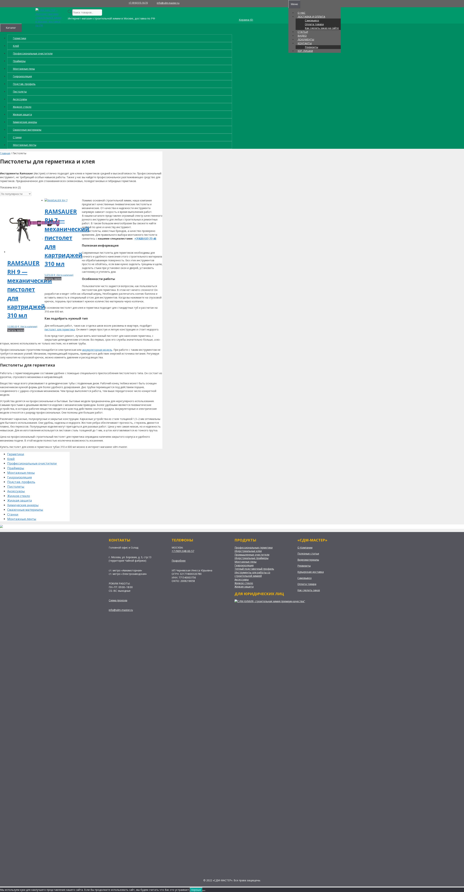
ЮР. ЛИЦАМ (305, 51)
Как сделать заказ (308, 590)
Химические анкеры (25, 122)
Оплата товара (314, 24)
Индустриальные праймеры (251, 558)
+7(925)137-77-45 (145, 238)
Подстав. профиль (24, 84)
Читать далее (15, 330)
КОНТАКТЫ (305, 43)
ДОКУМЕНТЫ (306, 39)
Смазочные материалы (27, 129)
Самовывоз (312, 20)
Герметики (19, 38)
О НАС (301, 13)
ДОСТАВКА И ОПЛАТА (311, 16)
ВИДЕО (302, 35)
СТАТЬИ (303, 32)
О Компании (304, 547)
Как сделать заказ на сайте (322, 28)
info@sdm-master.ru (168, 3)
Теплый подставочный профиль (254, 568)
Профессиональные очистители (33, 53)
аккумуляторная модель (97, 349)
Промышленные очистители (252, 554)
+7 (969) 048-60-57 (183, 551)
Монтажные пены (24, 68)
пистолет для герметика (60, 329)
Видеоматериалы (308, 559)
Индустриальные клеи (248, 551)
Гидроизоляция (22, 76)
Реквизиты (311, 47)
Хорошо (196, 889)
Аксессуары (20, 99)
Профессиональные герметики (254, 547)
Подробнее (179, 560)
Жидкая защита (22, 114)
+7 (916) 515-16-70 (138, 2)
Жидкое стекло (22, 107)
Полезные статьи (308, 553)
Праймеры (19, 61)
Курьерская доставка (310, 572)
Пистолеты (20, 91)
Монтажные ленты (24, 145)
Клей (16, 46)
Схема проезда (118, 600)
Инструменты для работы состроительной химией (252, 574)
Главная (5, 153)
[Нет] (203, 890)
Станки (17, 137)
